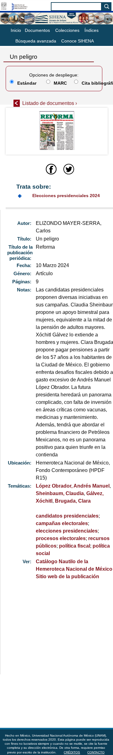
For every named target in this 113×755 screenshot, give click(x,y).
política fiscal (74, 546)
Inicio (16, 30)
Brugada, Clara (73, 501)
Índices (91, 30)
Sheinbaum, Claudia (60, 493)
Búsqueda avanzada (35, 40)
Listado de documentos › (49, 103)
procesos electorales (61, 538)
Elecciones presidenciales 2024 (66, 195)
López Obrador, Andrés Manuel (73, 486)
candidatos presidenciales (67, 516)
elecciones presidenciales (67, 531)
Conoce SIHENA (77, 40)
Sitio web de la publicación (67, 576)
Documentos (37, 30)
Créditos (72, 752)
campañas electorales (62, 523)
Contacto (96, 752)
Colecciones (67, 30)
